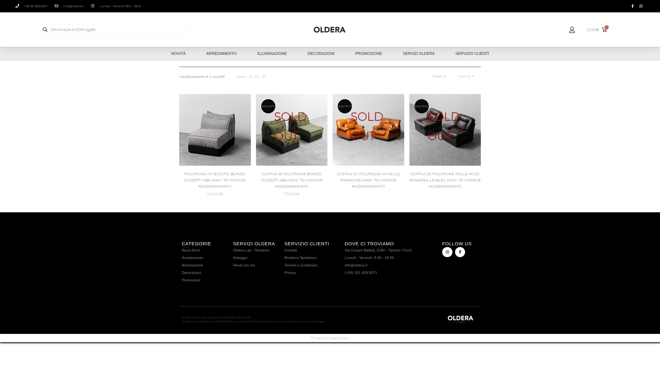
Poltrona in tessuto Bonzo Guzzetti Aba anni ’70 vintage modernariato (215, 180)
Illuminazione (272, 53)
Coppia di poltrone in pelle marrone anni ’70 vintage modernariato (368, 180)
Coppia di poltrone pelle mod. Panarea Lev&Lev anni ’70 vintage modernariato (445, 180)
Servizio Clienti (472, 53)
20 (256, 76)
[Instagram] (641, 6)
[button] (236, 147)
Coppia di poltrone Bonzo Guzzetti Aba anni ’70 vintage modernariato (292, 180)
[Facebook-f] (632, 6)
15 (250, 76)
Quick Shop (219, 147)
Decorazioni (321, 53)
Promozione (368, 53)
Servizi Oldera (419, 53)
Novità (178, 53)
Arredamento (221, 53)
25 (264, 76)
